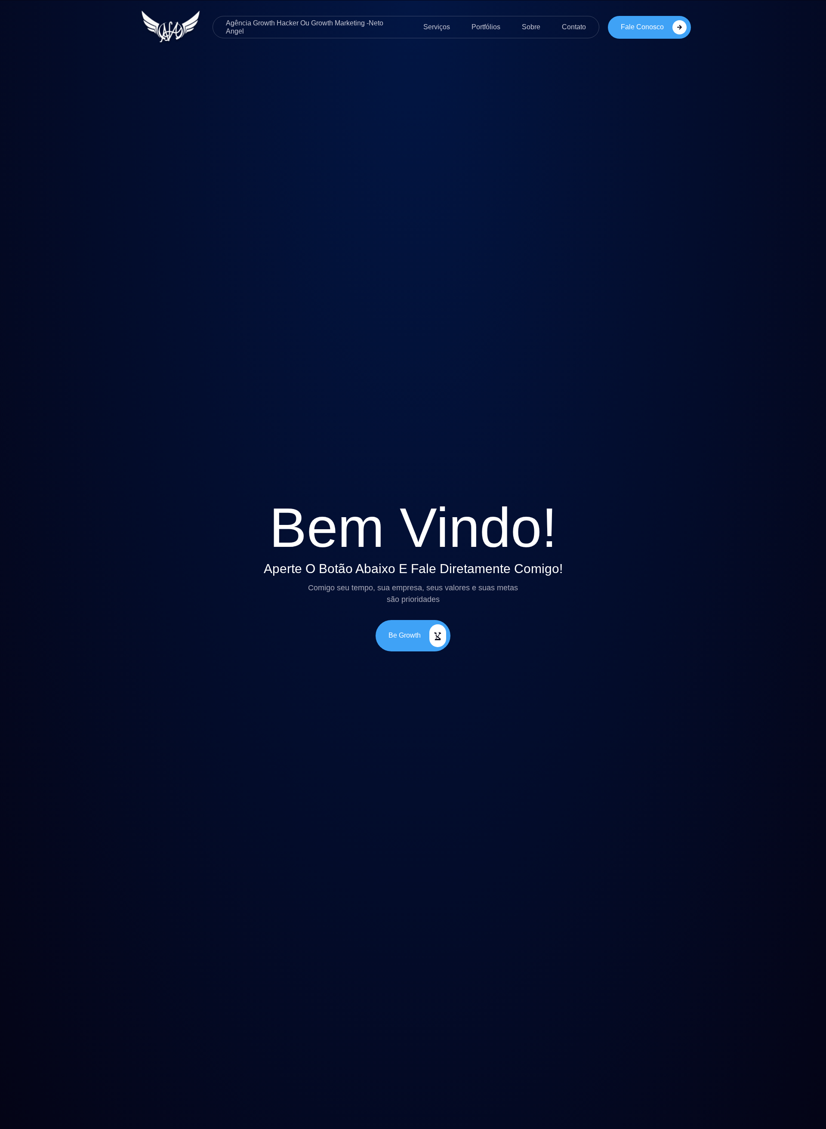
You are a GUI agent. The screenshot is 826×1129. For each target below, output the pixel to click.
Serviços (436, 27)
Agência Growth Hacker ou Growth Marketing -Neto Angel (304, 27)
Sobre (531, 27)
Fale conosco (642, 26)
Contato (574, 27)
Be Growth (404, 635)
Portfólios (486, 27)
